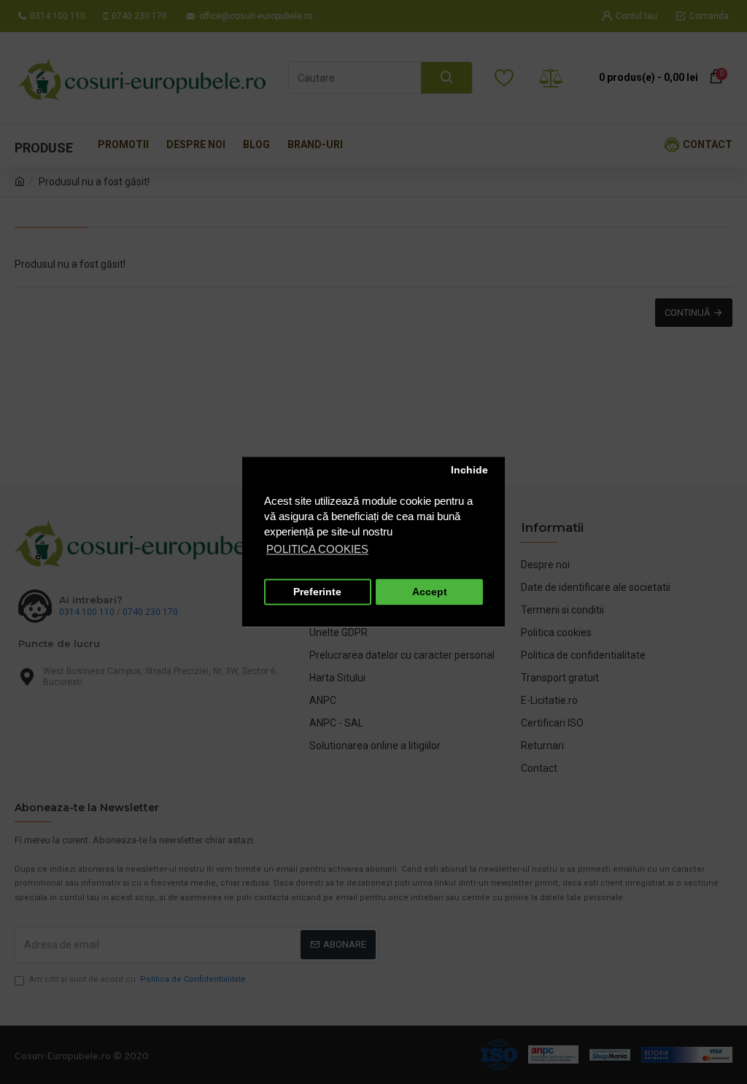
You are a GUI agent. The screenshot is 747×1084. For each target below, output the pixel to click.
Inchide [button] (469, 470)
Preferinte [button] (317, 591)
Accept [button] (429, 591)
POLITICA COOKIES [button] (317, 549)
